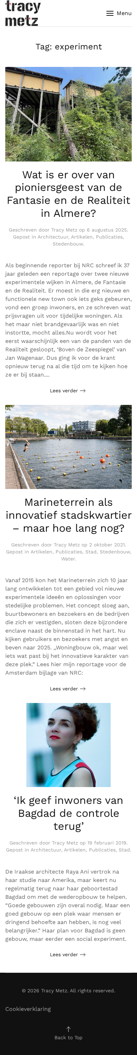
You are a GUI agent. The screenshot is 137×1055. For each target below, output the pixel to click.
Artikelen (82, 237)
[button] (119, 13)
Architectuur (53, 237)
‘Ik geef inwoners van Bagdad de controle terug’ (68, 813)
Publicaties (109, 237)
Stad (91, 551)
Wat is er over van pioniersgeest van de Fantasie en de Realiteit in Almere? (68, 193)
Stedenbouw (68, 244)
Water (68, 558)
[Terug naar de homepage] (23, 13)
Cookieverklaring (28, 1009)
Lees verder (64, 390)
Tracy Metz (64, 230)
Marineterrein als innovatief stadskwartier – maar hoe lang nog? (69, 515)
